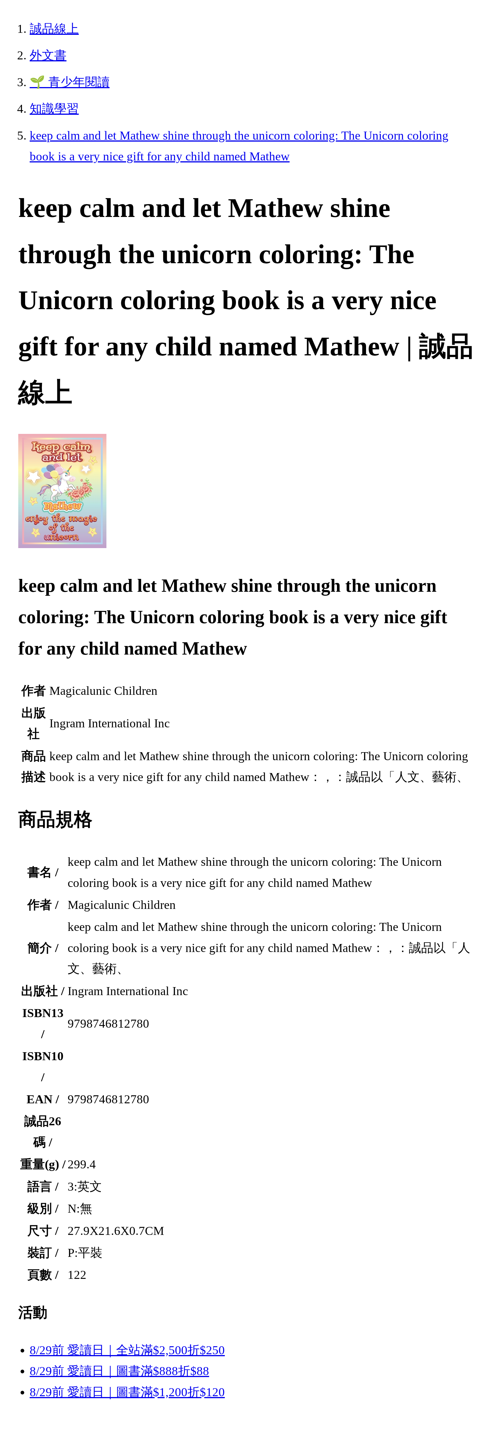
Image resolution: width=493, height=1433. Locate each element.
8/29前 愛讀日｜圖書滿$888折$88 (119, 1371)
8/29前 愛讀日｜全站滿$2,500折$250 (127, 1350)
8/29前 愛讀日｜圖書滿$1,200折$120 (127, 1392)
